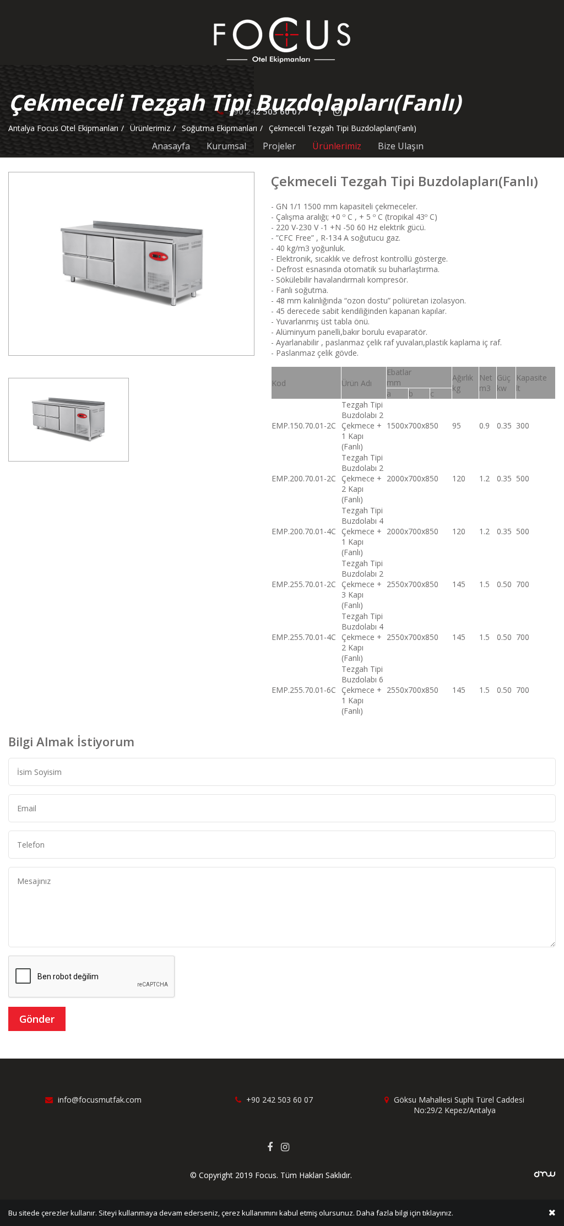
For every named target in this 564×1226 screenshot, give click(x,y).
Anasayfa (171, 146)
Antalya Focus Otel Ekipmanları (63, 128)
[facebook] (274, 1146)
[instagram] (289, 1146)
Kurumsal (226, 146)
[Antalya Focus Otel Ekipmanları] (282, 39)
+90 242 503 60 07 (278, 1099)
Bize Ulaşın (401, 146)
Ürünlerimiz (336, 146)
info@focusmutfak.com (99, 1099)
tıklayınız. (437, 1213)
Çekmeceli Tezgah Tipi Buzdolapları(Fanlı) (342, 128)
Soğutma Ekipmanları (219, 128)
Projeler (279, 146)
